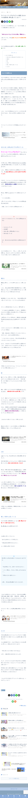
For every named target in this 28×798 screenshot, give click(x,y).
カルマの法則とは (9, 55)
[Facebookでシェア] (5, 21)
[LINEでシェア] (9, 21)
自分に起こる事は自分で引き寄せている (15, 57)
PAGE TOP (14, 788)
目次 (12, 52)
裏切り (8, 59)
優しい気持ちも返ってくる (12, 64)
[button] (12, 21)
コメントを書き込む (14, 778)
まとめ (8, 66)
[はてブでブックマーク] (7, 21)
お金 (8, 62)
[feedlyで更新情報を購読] (13, 701)
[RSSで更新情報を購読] (15, 701)
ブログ (3, 690)
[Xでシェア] (2, 21)
